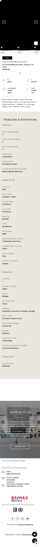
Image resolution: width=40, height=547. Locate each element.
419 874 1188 (11, 480)
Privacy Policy (28, 535)
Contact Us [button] (20, 446)
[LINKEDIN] (22, 519)
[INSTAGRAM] (17, 519)
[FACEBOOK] (12, 519)
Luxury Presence (25, 525)
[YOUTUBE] (27, 519)
